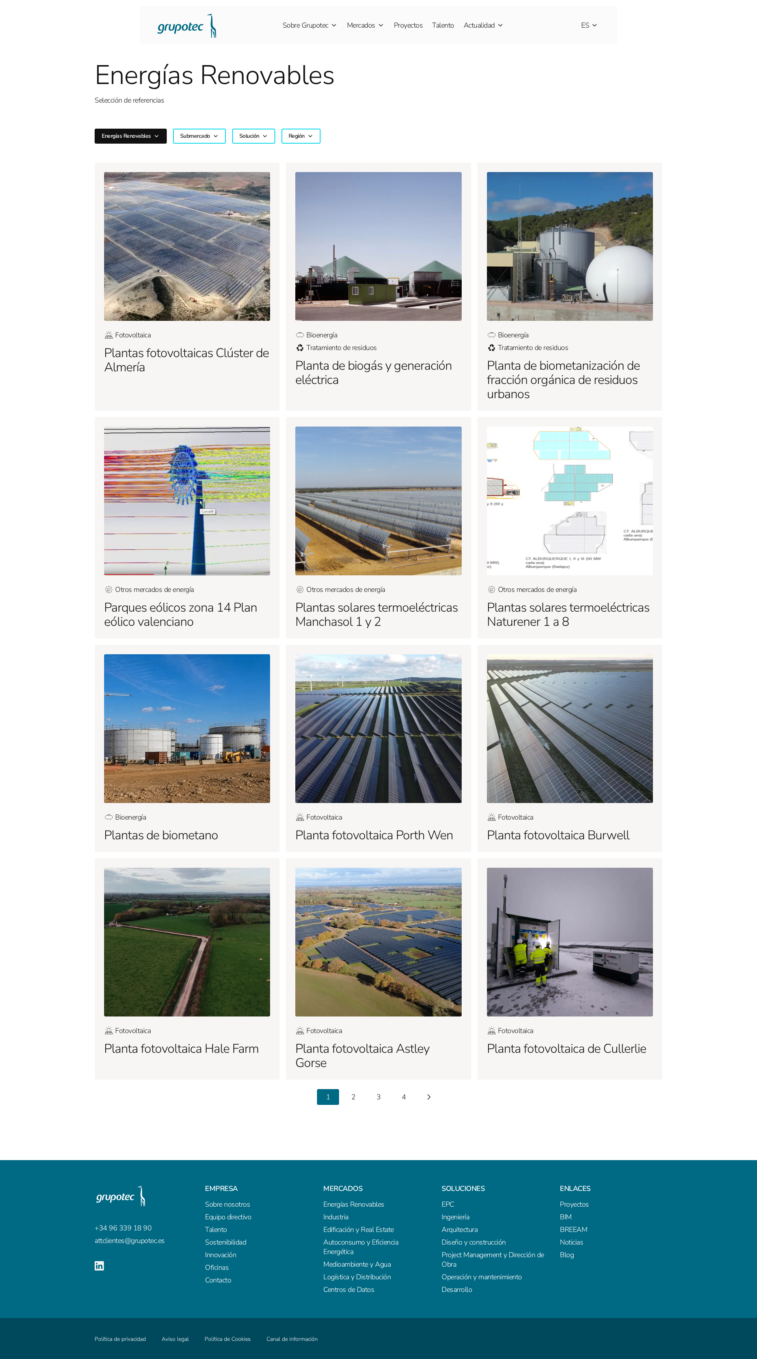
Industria (336, 1217)
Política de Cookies (228, 1339)
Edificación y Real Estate (358, 1229)
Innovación (220, 1255)
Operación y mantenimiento (482, 1277)
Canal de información (292, 1339)
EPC (448, 1204)
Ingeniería (455, 1217)
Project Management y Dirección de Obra (493, 1259)
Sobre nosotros (227, 1204)
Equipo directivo (228, 1217)
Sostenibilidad (225, 1242)
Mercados (361, 25)
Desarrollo (457, 1289)
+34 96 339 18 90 (123, 1228)
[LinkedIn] (99, 1266)
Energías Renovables (353, 1204)
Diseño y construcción (474, 1242)
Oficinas (217, 1267)
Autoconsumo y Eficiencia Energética (360, 1246)
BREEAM (573, 1229)
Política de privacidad (120, 1339)
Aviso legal (175, 1339)
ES (585, 25)
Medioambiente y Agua (357, 1264)
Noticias (571, 1242)
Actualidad (479, 25)
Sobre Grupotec (305, 25)
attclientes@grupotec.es (130, 1240)
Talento (443, 25)
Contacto (218, 1280)
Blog (567, 1255)
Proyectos (408, 25)
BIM (566, 1217)
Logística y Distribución (357, 1277)
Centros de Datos (348, 1289)
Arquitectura (459, 1229)
